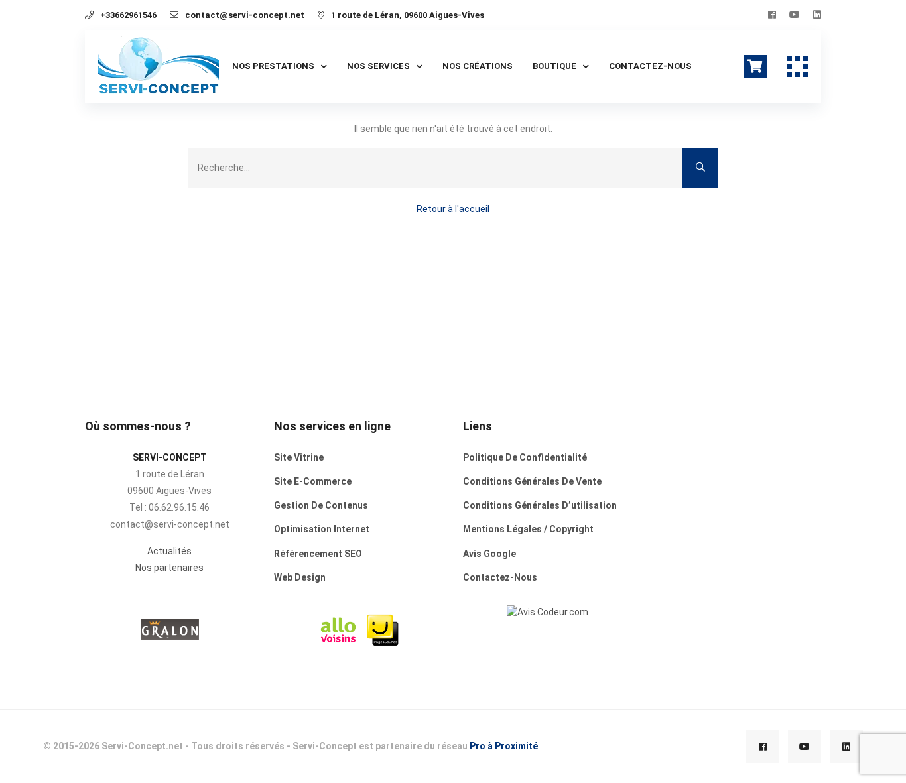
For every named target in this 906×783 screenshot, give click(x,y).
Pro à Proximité (504, 746)
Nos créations (477, 66)
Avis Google (489, 553)
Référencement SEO (318, 553)
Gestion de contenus (321, 505)
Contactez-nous (650, 66)
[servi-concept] (547, 611)
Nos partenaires (169, 567)
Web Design (300, 577)
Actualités (169, 551)
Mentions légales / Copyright (528, 529)
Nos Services (378, 66)
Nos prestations (273, 66)
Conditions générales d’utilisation (540, 505)
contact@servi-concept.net (244, 15)
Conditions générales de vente (532, 481)
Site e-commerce (313, 481)
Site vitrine (299, 457)
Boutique (554, 66)
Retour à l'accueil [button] (453, 209)
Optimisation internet (321, 529)
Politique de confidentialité (525, 457)
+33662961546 (128, 15)
